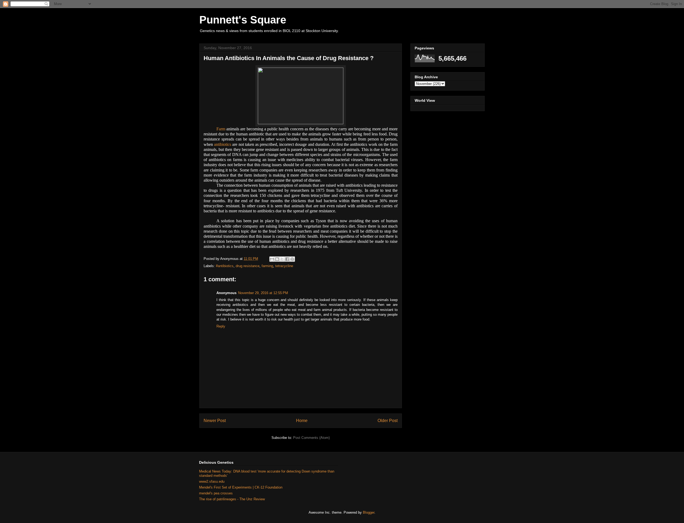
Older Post (388, 420)
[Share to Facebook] (287, 259)
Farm (220, 129)
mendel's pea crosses (216, 493)
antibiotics (222, 144)
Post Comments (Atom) (311, 438)
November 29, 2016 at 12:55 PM (263, 293)
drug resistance (247, 266)
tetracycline (284, 266)
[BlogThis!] (277, 259)
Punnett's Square (242, 20)
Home (302, 420)
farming (267, 266)
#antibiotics (225, 266)
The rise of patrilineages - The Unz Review (232, 499)
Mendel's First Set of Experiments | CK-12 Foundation (240, 487)
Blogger (368, 512)
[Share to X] (282, 259)
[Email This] (272, 259)
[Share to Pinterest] (292, 259)
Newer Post (215, 420)
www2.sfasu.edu (211, 481)
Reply (220, 326)
